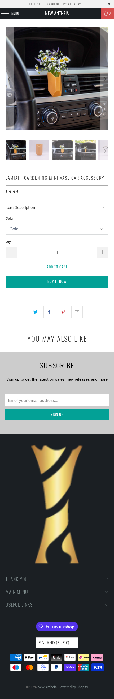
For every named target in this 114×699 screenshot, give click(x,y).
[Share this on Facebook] (49, 312)
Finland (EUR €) (53, 642)
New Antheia (57, 13)
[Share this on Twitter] (35, 312)
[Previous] (9, 79)
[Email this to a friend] (77, 312)
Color (10, 218)
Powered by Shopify (73, 687)
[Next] (104, 79)
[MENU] (2, 13)
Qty (8, 242)
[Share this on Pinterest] (63, 312)
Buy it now (57, 281)
